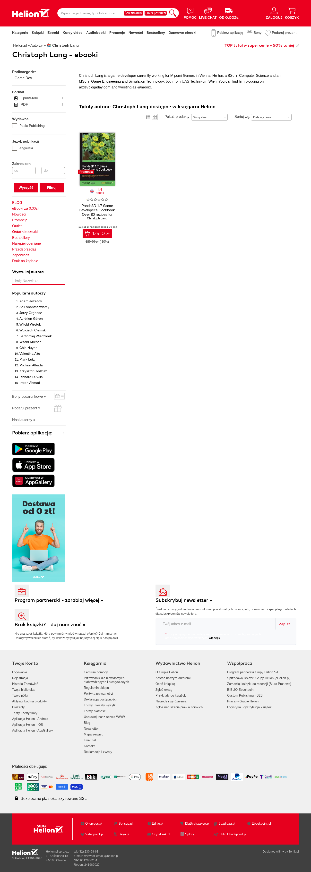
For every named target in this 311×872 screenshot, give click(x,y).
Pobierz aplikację (230, 33)
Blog (87, 723)
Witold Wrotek (30, 324)
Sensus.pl (126, 823)
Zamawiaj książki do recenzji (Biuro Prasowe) (259, 684)
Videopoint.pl (94, 834)
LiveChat (90, 740)
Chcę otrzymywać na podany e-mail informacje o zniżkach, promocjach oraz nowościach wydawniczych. (213, 636)
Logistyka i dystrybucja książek (249, 707)
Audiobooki (96, 33)
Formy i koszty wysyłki (100, 705)
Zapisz (284, 624)
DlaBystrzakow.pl (197, 823)
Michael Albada (31, 365)
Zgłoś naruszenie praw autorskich (179, 707)
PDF (42, 104)
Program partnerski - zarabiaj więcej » (59, 600)
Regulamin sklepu (96, 688)
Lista (148, 117)
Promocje (117, 33)
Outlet (17, 226)
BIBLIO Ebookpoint (240, 689)
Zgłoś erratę (164, 689)
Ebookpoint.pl (261, 823)
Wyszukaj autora (28, 271)
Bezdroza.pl (226, 823)
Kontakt (89, 746)
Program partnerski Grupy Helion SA (252, 672)
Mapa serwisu (93, 734)
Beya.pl (124, 834)
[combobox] (209, 117)
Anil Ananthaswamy (34, 307)
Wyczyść (26, 188)
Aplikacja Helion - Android (30, 719)
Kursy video (73, 33)
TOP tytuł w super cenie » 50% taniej (259, 45)
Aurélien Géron (31, 318)
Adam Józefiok (30, 301)
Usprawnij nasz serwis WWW (104, 717)
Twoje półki (20, 695)
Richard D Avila (31, 377)
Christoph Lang (97, 218)
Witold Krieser (30, 342)
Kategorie (20, 33)
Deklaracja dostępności (100, 699)
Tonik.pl (294, 851)
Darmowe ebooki (182, 33)
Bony (257, 33)
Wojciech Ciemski (32, 330)
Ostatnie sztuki (25, 232)
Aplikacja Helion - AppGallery (32, 730)
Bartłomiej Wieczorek (35, 336)
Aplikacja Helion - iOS (27, 724)
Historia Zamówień (25, 684)
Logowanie (19, 672)
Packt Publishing (32, 126)
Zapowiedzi (21, 255)
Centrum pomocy (96, 672)
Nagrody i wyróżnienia (171, 701)
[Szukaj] (173, 13)
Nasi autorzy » (23, 420)
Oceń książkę (165, 684)
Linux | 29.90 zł (156, 13)
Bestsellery (156, 33)
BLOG (17, 202)
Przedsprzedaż (24, 249)
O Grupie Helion (167, 672)
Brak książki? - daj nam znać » (50, 625)
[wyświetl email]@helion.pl (101, 856)
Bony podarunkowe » (29, 396)
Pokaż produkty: (177, 116)
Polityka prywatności (98, 693)
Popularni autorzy (29, 293)
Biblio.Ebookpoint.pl (232, 834)
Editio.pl (157, 823)
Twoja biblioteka (23, 689)
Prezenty (18, 707)
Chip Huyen (28, 348)
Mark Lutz (27, 359)
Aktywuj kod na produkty (29, 701)
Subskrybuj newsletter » (184, 600)
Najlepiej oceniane (26, 243)
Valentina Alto (29, 353)
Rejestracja (20, 678)
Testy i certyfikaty (24, 713)
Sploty (189, 834)
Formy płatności (95, 711)
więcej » (214, 638)
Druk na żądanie (25, 261)
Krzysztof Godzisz (33, 371)
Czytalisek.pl (161, 834)
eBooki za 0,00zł (25, 208)
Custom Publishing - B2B (245, 695)
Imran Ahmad (29, 383)
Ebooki (53, 33)
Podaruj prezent (284, 33)
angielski (26, 148)
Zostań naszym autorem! (173, 678)
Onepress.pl (93, 823)
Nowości (136, 33)
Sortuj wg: (242, 116)
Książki (38, 33)
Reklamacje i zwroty (98, 752)
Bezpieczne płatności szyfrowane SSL (54, 798)
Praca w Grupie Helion (243, 701)
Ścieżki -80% (133, 13)
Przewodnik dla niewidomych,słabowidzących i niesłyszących (106, 680)
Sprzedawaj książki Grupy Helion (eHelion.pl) (258, 678)
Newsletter (91, 728)
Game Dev (23, 78)
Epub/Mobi (42, 98)
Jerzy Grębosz (30, 313)
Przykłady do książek (171, 695)
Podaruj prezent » (26, 408)
